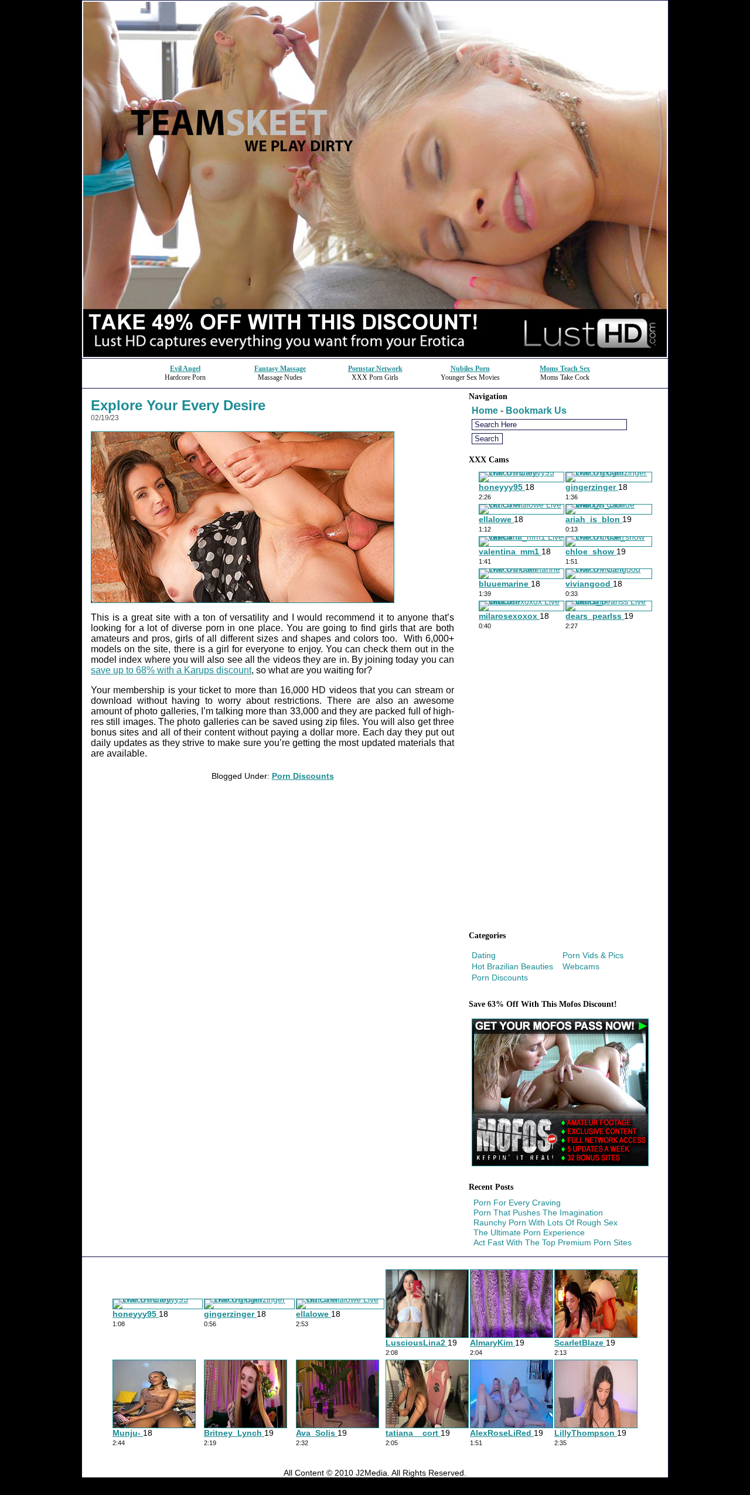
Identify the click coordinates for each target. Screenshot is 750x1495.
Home (485, 411)
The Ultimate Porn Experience (529, 1232)
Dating (484, 955)
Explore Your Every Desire (178, 405)
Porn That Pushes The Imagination (538, 1212)
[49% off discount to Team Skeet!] (375, 355)
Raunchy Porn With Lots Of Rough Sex (545, 1222)
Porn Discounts (303, 776)
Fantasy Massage (280, 369)
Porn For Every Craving (517, 1202)
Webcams (580, 966)
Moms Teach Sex (565, 369)
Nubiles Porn (470, 369)
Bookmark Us (536, 411)
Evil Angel (185, 369)
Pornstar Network (375, 369)
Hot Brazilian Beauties (512, 966)
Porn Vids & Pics (592, 955)
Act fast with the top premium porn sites (552, 1242)
